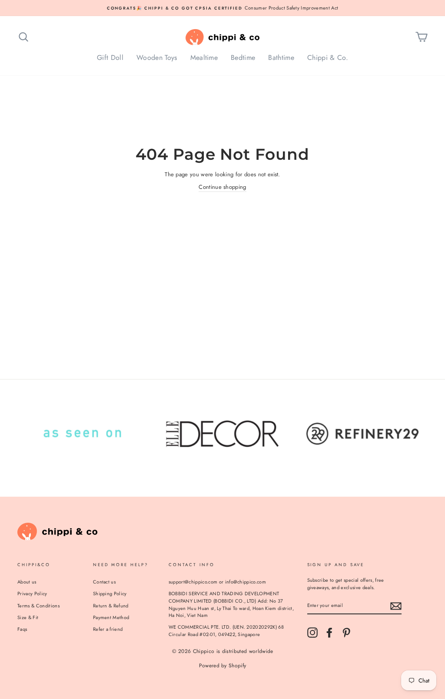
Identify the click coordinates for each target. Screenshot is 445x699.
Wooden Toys (156, 58)
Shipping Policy (110, 593)
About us (27, 581)
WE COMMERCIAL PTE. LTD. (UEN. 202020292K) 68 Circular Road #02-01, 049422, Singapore (226, 630)
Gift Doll (110, 58)
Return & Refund (111, 605)
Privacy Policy (32, 593)
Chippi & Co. (327, 58)
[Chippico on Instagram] (312, 632)
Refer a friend (108, 629)
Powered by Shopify (222, 665)
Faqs (22, 629)
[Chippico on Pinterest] (346, 632)
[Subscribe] (396, 606)
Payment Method (111, 617)
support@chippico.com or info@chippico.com (217, 581)
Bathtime (281, 58)
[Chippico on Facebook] (329, 632)
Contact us (104, 581)
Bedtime (243, 58)
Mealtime (204, 58)
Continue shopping (222, 187)
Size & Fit (27, 617)
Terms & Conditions (38, 605)
